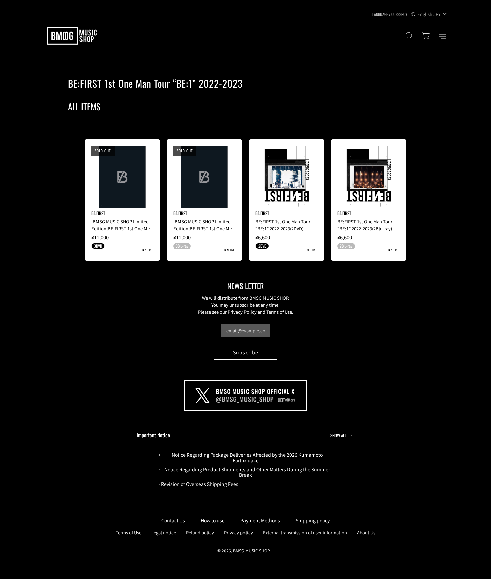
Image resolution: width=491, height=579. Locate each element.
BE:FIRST (98, 213)
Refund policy (200, 532)
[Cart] (427, 36)
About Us (366, 532)
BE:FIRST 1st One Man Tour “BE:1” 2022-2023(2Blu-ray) (364, 225)
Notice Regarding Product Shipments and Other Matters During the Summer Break (247, 472)
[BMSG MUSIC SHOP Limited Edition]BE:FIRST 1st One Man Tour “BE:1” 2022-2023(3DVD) (121, 228)
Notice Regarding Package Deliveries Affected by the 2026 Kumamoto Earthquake (247, 457)
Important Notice (241, 435)
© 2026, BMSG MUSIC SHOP (243, 550)
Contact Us (173, 520)
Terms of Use (128, 532)
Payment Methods (260, 520)
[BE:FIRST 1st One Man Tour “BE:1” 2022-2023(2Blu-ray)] (368, 177)
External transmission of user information (305, 532)
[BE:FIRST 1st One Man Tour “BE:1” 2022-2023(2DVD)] (286, 177)
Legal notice (163, 532)
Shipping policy (313, 520)
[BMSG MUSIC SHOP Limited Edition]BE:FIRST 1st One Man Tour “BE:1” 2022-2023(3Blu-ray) (203, 231)
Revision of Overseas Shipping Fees (199, 484)
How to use (213, 520)
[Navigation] (442, 36)
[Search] (409, 36)
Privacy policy (238, 532)
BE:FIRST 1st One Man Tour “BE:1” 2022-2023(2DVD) (282, 225)
